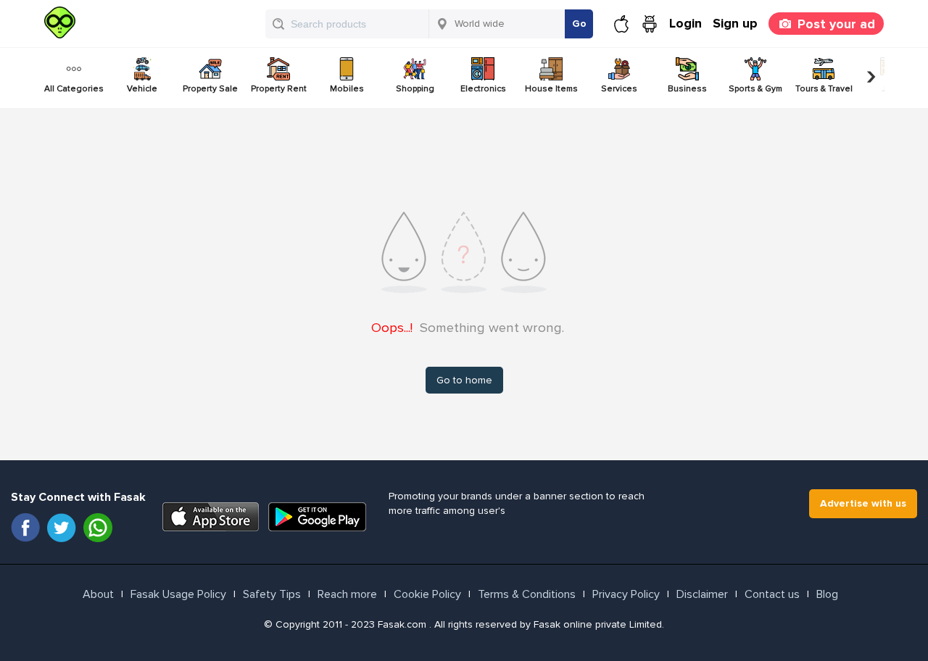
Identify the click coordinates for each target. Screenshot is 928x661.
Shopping (415, 88)
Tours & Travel (824, 88)
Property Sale (210, 88)
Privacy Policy (626, 594)
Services (619, 88)
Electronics (483, 88)
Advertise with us (863, 503)
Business (687, 88)
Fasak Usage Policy (178, 594)
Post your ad (836, 24)
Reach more (347, 594)
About (98, 594)
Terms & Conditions (527, 594)
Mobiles (347, 88)
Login (685, 23)
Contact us (772, 594)
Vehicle (142, 88)
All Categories (74, 88)
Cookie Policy (427, 594)
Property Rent (279, 88)
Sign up (735, 23)
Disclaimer (702, 594)
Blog (827, 594)
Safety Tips (272, 594)
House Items (551, 88)
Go (579, 23)
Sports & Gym (755, 88)
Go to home (464, 380)
